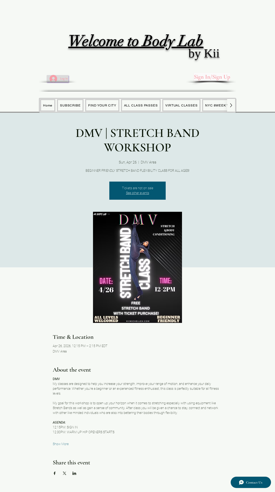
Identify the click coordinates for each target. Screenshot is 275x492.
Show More (61, 444)
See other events (137, 193)
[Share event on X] (64, 473)
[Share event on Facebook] (55, 473)
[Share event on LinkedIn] (74, 473)
